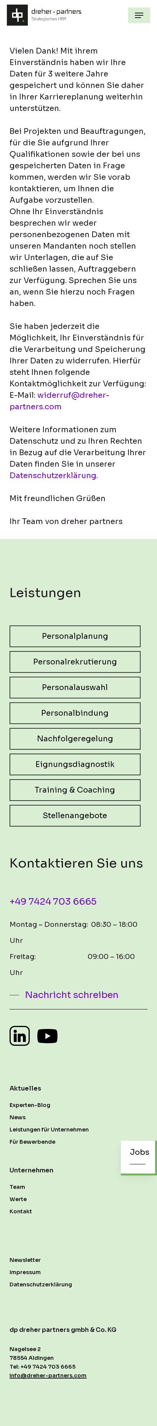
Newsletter (25, 1260)
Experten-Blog (30, 1105)
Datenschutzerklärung (53, 475)
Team (17, 1186)
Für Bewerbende (32, 1141)
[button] (139, 15)
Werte (18, 1199)
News (18, 1117)
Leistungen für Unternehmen (49, 1129)
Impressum (25, 1272)
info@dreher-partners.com (48, 1375)
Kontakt (21, 1211)
